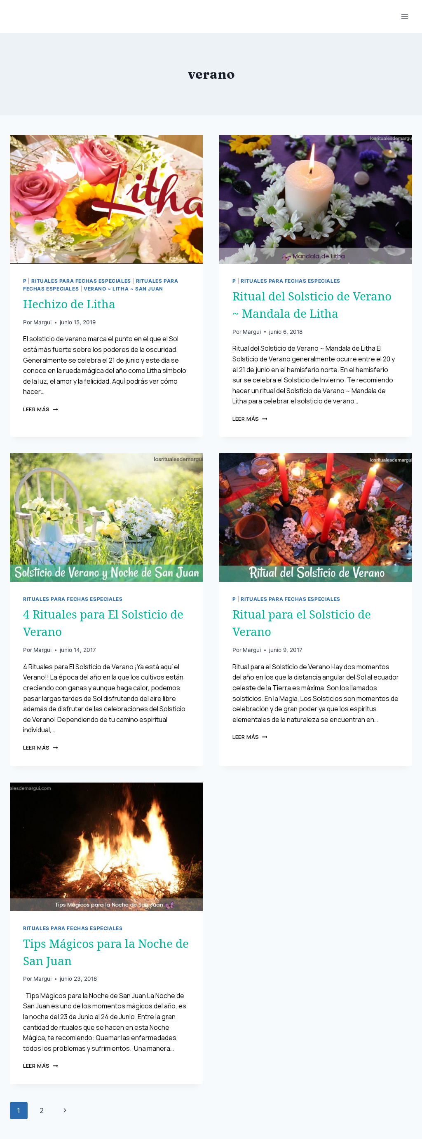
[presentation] (106, 199)
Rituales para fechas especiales (81, 281)
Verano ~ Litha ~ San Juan (123, 289)
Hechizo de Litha (69, 304)
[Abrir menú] (404, 16)
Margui (42, 322)
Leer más (40, 409)
